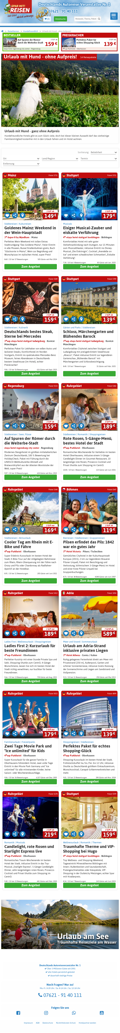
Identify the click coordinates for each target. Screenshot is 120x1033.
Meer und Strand (71, 641)
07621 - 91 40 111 (62, 995)
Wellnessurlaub (25, 641)
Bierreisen (68, 538)
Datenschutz (47, 1023)
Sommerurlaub (89, 641)
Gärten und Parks (72, 327)
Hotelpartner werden (87, 1023)
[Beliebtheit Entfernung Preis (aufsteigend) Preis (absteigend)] (103, 152)
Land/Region (48, 158)
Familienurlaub (12, 742)
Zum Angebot (30, 266)
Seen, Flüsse (25, 434)
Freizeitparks (28, 742)
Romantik (83, 434)
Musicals (67, 223)
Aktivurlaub (25, 538)
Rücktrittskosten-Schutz (66, 1023)
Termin (84, 158)
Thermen (96, 842)
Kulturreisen (25, 223)
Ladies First (10, 641)
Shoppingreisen (97, 434)
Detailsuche (60, 19)
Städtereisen (10, 223)
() (48, 19)
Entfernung (8, 163)
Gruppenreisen (97, 538)
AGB (37, 1023)
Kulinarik (23, 327)
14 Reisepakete (88, 57)
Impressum (28, 1023)
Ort (4, 158)
